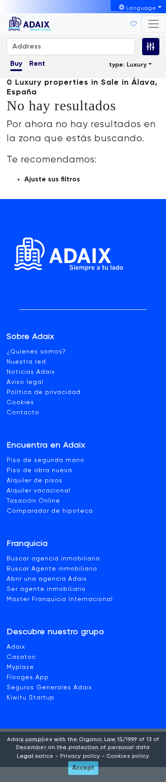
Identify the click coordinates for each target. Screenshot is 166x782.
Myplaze (20, 667)
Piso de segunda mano (46, 460)
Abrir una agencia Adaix (47, 579)
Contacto (23, 413)
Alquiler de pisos (34, 480)
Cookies (20, 402)
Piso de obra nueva (39, 470)
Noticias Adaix (31, 372)
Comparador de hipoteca (50, 511)
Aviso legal (25, 382)
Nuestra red (26, 362)
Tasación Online (33, 501)
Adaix (16, 647)
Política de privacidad (44, 392)
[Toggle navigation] (153, 24)
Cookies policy (127, 756)
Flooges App (28, 677)
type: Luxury (128, 65)
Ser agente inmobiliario (46, 589)
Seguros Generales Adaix (49, 687)
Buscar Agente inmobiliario (52, 569)
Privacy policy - (81, 756)
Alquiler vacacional (38, 491)
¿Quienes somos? (36, 352)
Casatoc (21, 657)
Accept (83, 768)
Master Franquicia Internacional (60, 599)
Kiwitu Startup (30, 698)
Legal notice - (37, 756)
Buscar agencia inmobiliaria (53, 559)
